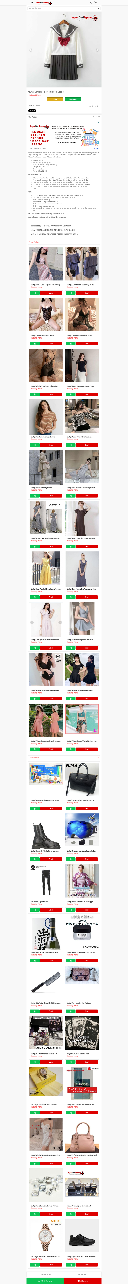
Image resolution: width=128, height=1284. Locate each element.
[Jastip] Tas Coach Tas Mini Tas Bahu (79, 1003)
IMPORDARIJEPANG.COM (64, 230)
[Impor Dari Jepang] (44, 2)
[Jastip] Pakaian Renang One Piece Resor (80, 640)
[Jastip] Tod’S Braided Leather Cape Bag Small (82, 1155)
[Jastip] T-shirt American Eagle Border (43, 437)
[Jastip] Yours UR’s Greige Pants (41, 488)
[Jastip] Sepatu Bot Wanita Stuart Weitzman (45, 851)
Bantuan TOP (82, 1275)
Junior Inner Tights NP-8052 (39, 902)
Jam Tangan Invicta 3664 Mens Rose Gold (44, 1104)
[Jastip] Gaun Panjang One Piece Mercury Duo (81, 589)
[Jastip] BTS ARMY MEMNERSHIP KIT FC (44, 1054)
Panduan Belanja (46, 1275)
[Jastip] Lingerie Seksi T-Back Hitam (42, 335)
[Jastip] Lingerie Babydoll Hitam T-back (79, 335)
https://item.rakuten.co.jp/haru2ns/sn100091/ (51, 214)
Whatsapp (72, 99)
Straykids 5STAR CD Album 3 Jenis (78, 1054)
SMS (55, 99)
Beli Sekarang (83, 1281)
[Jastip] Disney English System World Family (45, 800)
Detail (51, 293)
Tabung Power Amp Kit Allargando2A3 (79, 1206)
